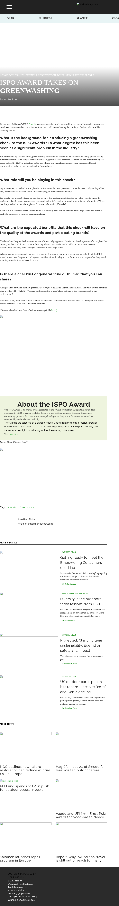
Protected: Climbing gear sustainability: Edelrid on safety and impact (81, 645)
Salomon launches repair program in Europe (20, 858)
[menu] (9, 7)
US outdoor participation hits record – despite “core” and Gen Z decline (83, 687)
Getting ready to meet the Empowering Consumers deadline (81, 562)
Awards (32, 123)
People (79, 75)
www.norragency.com (22, 900)
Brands (20, 75)
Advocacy (7, 75)
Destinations (65, 75)
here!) (54, 310)
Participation (75, 593)
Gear (10, 18)
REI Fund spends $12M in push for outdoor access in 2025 (24, 787)
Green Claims (27, 507)
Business (45, 18)
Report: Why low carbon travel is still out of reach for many (80, 858)
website (13, 434)
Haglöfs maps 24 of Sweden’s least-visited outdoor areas (79, 768)
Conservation (47, 75)
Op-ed (65, 593)
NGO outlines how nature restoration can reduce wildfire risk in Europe (25, 770)
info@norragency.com (22, 897)
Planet (82, 18)
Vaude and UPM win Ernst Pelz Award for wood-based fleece (81, 815)
